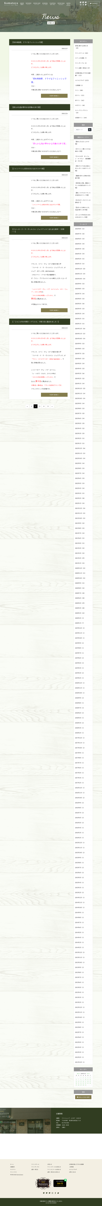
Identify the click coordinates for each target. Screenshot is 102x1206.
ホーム (12, 1164)
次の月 (88, 1073)
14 (78, 1081)
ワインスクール (35, 1164)
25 (87, 1083)
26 (90, 1083)
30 (83, 1085)
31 (85, 1085)
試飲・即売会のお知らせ (53, 1172)
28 (78, 1085)
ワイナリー (13, 1169)
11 (87, 1079)
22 (81, 1083)
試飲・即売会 (34, 1169)
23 (83, 1083)
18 (87, 1081)
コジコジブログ (73, 1169)
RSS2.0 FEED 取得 (84, 1097)
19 (90, 1081)
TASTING (53, 3)
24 (85, 1083)
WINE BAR (61, 3)
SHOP (22, 3)
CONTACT (94, 3)
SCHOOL (45, 3)
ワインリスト (13, 1172)
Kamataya (43, 1183)
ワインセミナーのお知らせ (54, 1169)
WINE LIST (36, 3)
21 (78, 1083)
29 (81, 1085)
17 (85, 1081)
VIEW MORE (54, 96)
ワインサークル (35, 1167)
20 (76, 1083)
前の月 (78, 1073)
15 (81, 1081)
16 (83, 1081)
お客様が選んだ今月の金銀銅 (76, 1164)
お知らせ (49, 1164)
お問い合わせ (72, 1172)
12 (90, 1079)
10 (85, 1079)
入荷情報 (71, 1167)
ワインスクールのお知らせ (54, 1167)
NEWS (68, 3)
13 (76, 1081)
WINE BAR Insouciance (16, 1174)
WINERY (28, 3)
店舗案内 (12, 1167)
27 (76, 1085)
